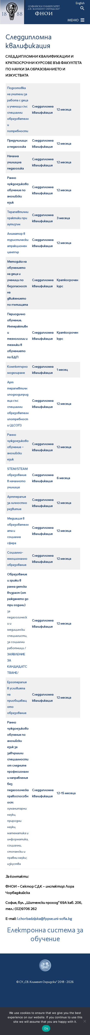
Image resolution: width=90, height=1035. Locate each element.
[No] (84, 1021)
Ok (46, 1028)
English (80, 3)
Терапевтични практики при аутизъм (17, 218)
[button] (82, 9)
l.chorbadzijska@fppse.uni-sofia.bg (44, 918)
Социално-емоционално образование (17, 558)
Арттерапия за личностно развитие (17, 503)
